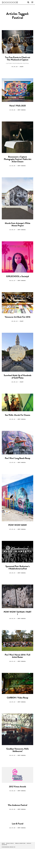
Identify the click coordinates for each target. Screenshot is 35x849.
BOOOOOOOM (10, 2)
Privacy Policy (10, 843)
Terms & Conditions (20, 843)
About (3, 843)
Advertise (4, 844)
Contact (29, 843)
